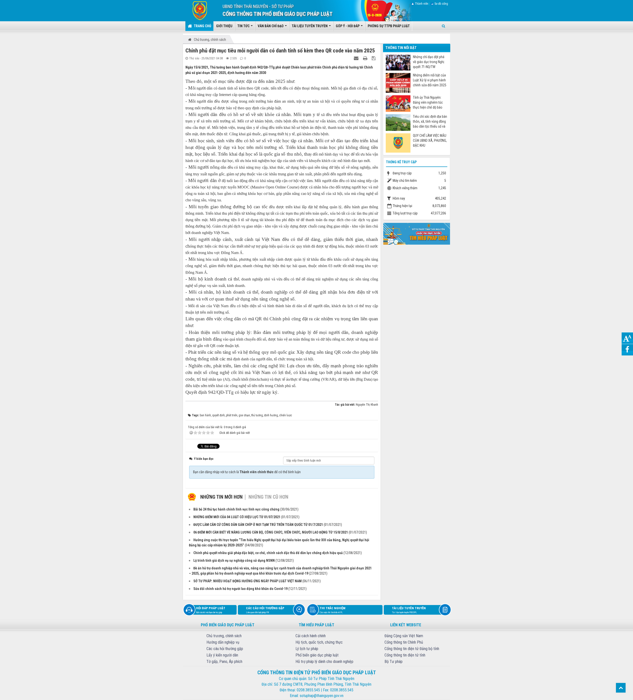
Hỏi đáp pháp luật (210, 610)
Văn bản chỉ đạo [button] (271, 26)
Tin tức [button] (243, 26)
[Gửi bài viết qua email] (357, 58)
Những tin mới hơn (221, 497)
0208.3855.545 (308, 690)
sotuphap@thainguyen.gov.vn (321, 695)
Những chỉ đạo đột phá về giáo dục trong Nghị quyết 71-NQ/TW (428, 62)
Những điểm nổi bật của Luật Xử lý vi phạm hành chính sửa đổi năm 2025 (429, 80)
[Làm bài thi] (416, 233)
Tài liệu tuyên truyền (409, 610)
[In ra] (365, 58)
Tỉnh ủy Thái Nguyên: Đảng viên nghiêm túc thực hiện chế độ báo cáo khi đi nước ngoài (428, 102)
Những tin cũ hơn (268, 497)
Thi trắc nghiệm (332, 610)
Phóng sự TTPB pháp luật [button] (389, 26)
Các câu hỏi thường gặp (265, 610)
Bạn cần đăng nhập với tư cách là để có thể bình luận (247, 472)
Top (621, 688)
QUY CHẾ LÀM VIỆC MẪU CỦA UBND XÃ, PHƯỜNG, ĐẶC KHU (430, 140)
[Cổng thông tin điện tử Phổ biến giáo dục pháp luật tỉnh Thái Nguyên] (196, 10)
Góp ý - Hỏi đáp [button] (348, 26)
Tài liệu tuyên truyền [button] (310, 26)
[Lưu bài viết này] (374, 58)
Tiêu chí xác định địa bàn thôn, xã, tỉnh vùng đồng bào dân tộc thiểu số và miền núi (430, 122)
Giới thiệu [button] (224, 26)
